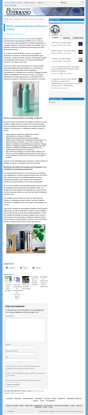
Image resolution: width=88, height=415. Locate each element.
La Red (72, 405)
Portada (6, 19)
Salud (42, 400)
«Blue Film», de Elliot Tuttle (61, 43)
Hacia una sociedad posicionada (26, 287)
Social (54, 398)
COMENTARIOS (78, 38)
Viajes (50, 407)
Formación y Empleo (74, 398)
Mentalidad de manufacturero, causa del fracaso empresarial (45, 281)
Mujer (45, 407)
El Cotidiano (10, 411)
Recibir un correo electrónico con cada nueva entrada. (23, 380)
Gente (21, 405)
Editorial (40, 3)
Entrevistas (38, 405)
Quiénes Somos (30, 3)
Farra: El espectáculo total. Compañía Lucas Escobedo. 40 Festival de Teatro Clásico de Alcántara (65, 69)
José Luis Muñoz (57, 45)
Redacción (56, 88)
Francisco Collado (58, 73)
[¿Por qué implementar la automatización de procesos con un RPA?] (17, 279)
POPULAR (66, 38)
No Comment (67, 45)
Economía (38, 398)
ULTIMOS (55, 37)
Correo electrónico (12, 351)
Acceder (41, 411)
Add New (51, 411)
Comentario (10, 316)
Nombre (9, 344)
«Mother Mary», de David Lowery (63, 51)
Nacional (17, 398)
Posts (46, 411)
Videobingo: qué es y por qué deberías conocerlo (35, 281)
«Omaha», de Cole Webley (61, 59)
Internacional (28, 398)
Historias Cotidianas (61, 405)
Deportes (61, 398)
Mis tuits (52, 102)
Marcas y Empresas (15, 19)
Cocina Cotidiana (12, 405)
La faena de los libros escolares (8, 287)
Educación (29, 405)
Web (7, 357)
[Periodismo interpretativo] (44, 11)
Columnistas (50, 400)
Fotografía (48, 405)
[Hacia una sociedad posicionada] (25, 279)
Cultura (47, 398)
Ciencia (35, 400)
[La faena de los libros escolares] (8, 279)
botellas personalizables (16, 39)
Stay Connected (10, 5)
